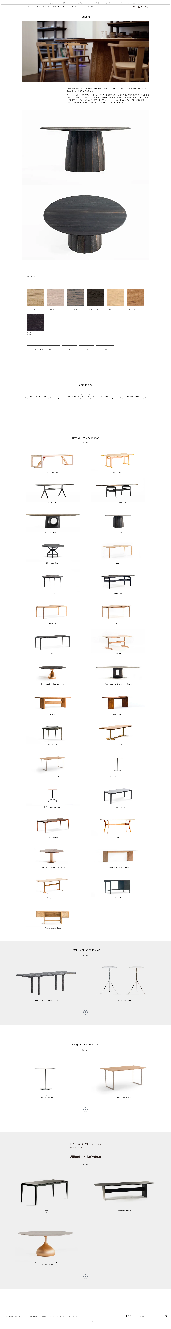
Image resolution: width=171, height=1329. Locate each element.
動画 (97, 3)
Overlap (52, 623)
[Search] (166, 1316)
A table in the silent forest (118, 867)
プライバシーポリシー (53, 1316)
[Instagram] (131, 1316)
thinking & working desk (118, 898)
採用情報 (62, 1316)
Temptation (118, 593)
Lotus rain (52, 744)
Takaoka (118, 744)
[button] (43, 349)
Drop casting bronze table (52, 684)
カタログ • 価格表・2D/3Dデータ (112, 3)
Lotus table (118, 714)
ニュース (35, 3)
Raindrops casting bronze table (47, 1263)
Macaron (53, 593)
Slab (118, 623)
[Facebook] (127, 1316)
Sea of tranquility (124, 1211)
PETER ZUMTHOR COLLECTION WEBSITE (81, 6)
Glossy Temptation (118, 502)
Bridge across (53, 898)
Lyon (118, 563)
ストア (71, 3)
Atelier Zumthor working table (46, 1000)
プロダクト (27, 6)
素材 (91, 3)
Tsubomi (118, 533)
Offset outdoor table (53, 807)
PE (118, 776)
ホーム (28, 3)
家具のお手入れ (33, 1316)
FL (53, 776)
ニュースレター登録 (8, 1316)
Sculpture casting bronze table (118, 684)
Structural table (53, 563)
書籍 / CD (17, 1316)
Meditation (52, 502)
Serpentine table (124, 1000)
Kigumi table (118, 472)
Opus (118, 837)
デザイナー (81, 3)
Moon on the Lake (53, 533)
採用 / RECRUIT (73, 1316)
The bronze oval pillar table (53, 867)
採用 (64, 3)
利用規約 (44, 1316)
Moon (46, 1211)
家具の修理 (25, 1316)
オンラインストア (43, 6)
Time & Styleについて (50, 3)
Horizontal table (118, 807)
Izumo (53, 714)
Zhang (53, 654)
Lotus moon (53, 837)
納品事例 (56, 6)
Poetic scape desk (53, 928)
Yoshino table (53, 472)
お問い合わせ (131, 3)
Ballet (118, 654)
